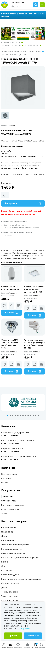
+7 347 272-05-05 (10, 451)
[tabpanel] (23, 402)
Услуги (4, 513)
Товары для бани (9, 592)
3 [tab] (12, 415)
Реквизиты (6, 482)
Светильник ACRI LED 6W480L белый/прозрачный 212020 (33, 289)
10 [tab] (30, 415)
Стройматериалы (10, 583)
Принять (13, 635)
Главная (5, 42)
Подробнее (25, 629)
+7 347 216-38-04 (10, 459)
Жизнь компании (9, 474)
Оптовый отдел (8, 501)
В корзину (11, 203)
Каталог (16, 42)
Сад (3, 566)
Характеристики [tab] (30, 168)
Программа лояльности (12, 505)
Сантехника (7, 570)
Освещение (33, 45)
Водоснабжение (9, 527)
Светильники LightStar (15, 54)
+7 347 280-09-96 (28, 156)
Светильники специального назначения (21, 51)
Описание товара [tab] (10, 168)
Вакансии (6, 478)
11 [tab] (33, 415)
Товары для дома (9, 596)
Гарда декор (7, 532)
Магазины (8, 496)
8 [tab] (25, 415)
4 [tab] (15, 415)
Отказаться (33, 635)
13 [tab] (38, 415)
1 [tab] (7, 415)
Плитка (4, 562)
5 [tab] (18, 415)
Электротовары (13, 45)
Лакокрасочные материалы (15, 544)
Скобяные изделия (10, 574)
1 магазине (9, 293)
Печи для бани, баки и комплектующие (20, 557)
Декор (4, 536)
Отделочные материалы (13, 553)
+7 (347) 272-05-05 (17, 3)
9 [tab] (28, 415)
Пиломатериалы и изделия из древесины (21, 579)
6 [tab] (20, 415)
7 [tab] (23, 415)
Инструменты (7, 540)
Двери (4, 587)
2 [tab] (10, 415)
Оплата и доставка (10, 509)
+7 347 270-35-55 (10, 435)
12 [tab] (35, 415)
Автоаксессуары (9, 600)
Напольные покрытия (11, 549)
